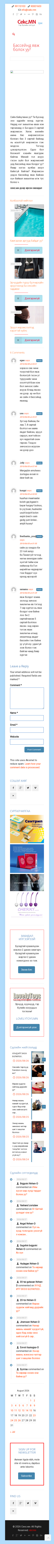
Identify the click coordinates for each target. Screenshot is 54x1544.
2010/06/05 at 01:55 (28, 543)
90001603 (36, 6)
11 (15, 1410)
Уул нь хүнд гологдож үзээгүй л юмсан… (29, 1231)
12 (19, 1410)
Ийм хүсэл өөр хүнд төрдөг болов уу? (28, 1191)
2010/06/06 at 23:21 (28, 417)
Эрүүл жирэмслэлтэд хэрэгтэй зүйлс (22, 329)
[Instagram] (36, 14)
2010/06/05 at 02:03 (28, 494)
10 (11, 1410)
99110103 (20, 6)
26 (19, 1420)
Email (13, 724)
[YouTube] (25, 14)
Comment (16, 685)
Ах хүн (19, 1252)
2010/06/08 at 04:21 (28, 364)
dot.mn (32, 1530)
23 (34, 1415)
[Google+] (17, 14)
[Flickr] (29, 14)
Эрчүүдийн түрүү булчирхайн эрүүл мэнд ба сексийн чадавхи (26, 286)
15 (30, 1410)
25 (15, 1420)
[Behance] (40, 14)
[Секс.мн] (27, 22)
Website (14, 736)
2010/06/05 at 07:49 (28, 466)
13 (23, 1410)
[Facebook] (13, 14)
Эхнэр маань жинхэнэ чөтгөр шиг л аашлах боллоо (28, 1355)
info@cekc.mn (28, 9)
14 (27, 1410)
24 (11, 1420)
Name (14, 712)
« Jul (12, 1431)
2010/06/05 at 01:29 (28, 593)
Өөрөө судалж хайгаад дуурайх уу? (29, 1307)
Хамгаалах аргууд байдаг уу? (26, 240)
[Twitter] (21, 14)
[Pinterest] (32, 14)
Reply (39, 361)
